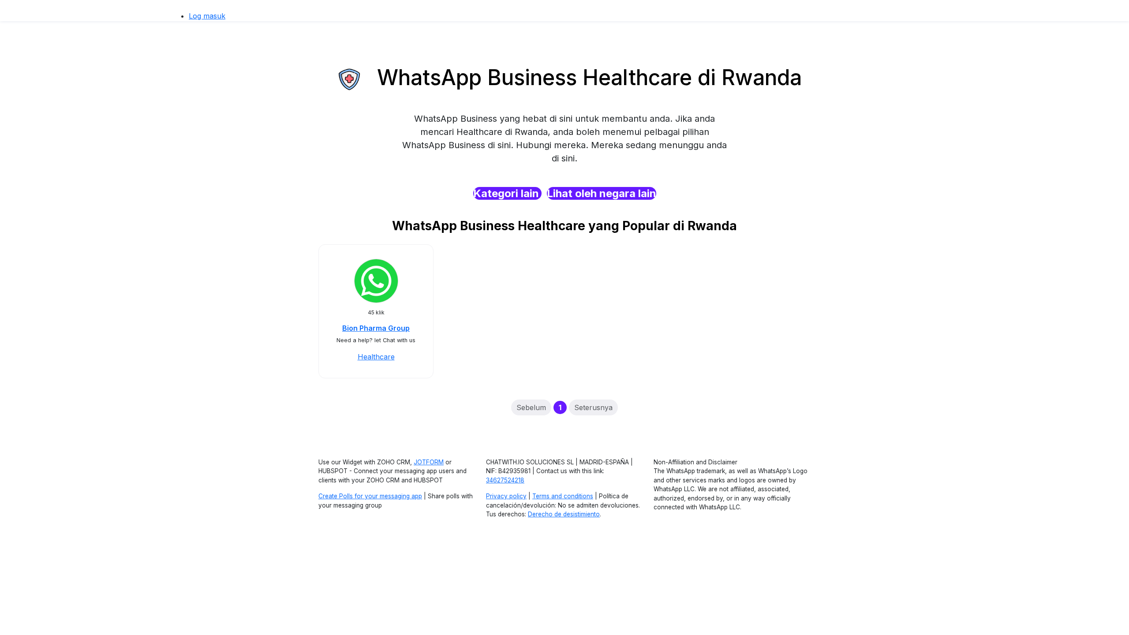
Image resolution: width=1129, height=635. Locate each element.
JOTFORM (429, 462)
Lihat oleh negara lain (601, 193)
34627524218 (505, 480)
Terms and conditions (562, 496)
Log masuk (207, 15)
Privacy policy (506, 496)
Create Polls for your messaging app (370, 496)
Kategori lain (507, 193)
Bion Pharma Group (376, 328)
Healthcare (376, 356)
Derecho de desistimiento (564, 514)
